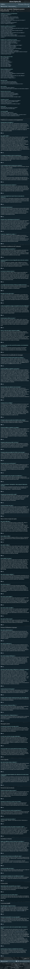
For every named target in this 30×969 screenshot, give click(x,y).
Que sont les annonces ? (5, 63)
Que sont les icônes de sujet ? (6, 66)
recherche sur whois (20, 931)
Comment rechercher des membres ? (7, 95)
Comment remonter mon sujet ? (6, 53)
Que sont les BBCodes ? (5, 57)
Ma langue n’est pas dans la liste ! (6, 31)
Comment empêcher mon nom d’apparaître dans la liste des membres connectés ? (15, 28)
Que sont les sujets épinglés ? (6, 64)
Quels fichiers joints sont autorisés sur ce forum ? (9, 107)
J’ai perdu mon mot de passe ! (6, 21)
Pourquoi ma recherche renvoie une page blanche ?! (9, 94)
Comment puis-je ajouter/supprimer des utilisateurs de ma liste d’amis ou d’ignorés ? (15, 88)
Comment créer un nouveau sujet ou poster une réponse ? (11, 40)
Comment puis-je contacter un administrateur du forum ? (10, 115)
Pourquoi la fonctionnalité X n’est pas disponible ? (9, 113)
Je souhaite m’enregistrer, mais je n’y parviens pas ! (9, 16)
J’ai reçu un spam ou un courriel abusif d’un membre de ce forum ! (12, 83)
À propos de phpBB (20, 910)
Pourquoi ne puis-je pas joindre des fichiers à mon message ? (11, 48)
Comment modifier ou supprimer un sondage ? (8, 46)
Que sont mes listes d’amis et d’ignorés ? (8, 87)
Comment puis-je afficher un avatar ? (7, 33)
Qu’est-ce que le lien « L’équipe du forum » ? (8, 77)
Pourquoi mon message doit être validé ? (7, 52)
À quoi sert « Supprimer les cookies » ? (7, 23)
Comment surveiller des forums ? (6, 102)
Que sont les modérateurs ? (5, 71)
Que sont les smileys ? (4, 59)
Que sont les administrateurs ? (6, 70)
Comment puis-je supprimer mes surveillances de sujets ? (10, 103)
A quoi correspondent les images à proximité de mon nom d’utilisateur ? (13, 32)
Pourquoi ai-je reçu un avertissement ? (7, 49)
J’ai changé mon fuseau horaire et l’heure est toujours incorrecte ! (12, 30)
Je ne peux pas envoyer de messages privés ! (8, 81)
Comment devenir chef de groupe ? (7, 74)
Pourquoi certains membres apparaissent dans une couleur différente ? (13, 75)
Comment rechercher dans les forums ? (7, 92)
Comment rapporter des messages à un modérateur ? (10, 50)
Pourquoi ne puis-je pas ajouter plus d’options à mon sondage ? (11, 45)
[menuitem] (3, 4)
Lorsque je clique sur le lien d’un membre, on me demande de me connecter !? (13, 36)
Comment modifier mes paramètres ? (7, 27)
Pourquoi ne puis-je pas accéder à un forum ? (8, 47)
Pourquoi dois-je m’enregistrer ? (6, 14)
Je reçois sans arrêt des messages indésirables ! (9, 82)
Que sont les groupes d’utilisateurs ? (7, 72)
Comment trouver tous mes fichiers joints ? (8, 108)
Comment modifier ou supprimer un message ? (9, 41)
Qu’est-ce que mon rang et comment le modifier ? (9, 34)
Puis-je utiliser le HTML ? (5, 58)
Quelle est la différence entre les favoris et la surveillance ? (11, 100)
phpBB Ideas (3, 920)
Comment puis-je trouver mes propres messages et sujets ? (11, 96)
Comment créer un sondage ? (6, 44)
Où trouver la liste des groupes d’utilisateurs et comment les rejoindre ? (13, 73)
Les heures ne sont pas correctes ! (7, 29)
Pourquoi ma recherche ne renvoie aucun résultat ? (9, 93)
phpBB (2, 300)
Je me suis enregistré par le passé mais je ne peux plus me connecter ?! (13, 20)
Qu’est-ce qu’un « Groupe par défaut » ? (7, 76)
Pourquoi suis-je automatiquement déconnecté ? (9, 22)
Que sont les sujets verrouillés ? (6, 65)
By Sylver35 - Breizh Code (19, 966)
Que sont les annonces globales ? (6, 62)
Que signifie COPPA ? (4, 15)
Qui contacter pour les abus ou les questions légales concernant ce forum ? (13, 114)
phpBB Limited (3, 908)
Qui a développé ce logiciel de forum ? (7, 112)
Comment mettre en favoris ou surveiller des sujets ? (10, 101)
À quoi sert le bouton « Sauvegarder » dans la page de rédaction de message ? (14, 51)
